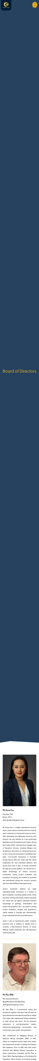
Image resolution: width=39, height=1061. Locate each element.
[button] (34, 5)
